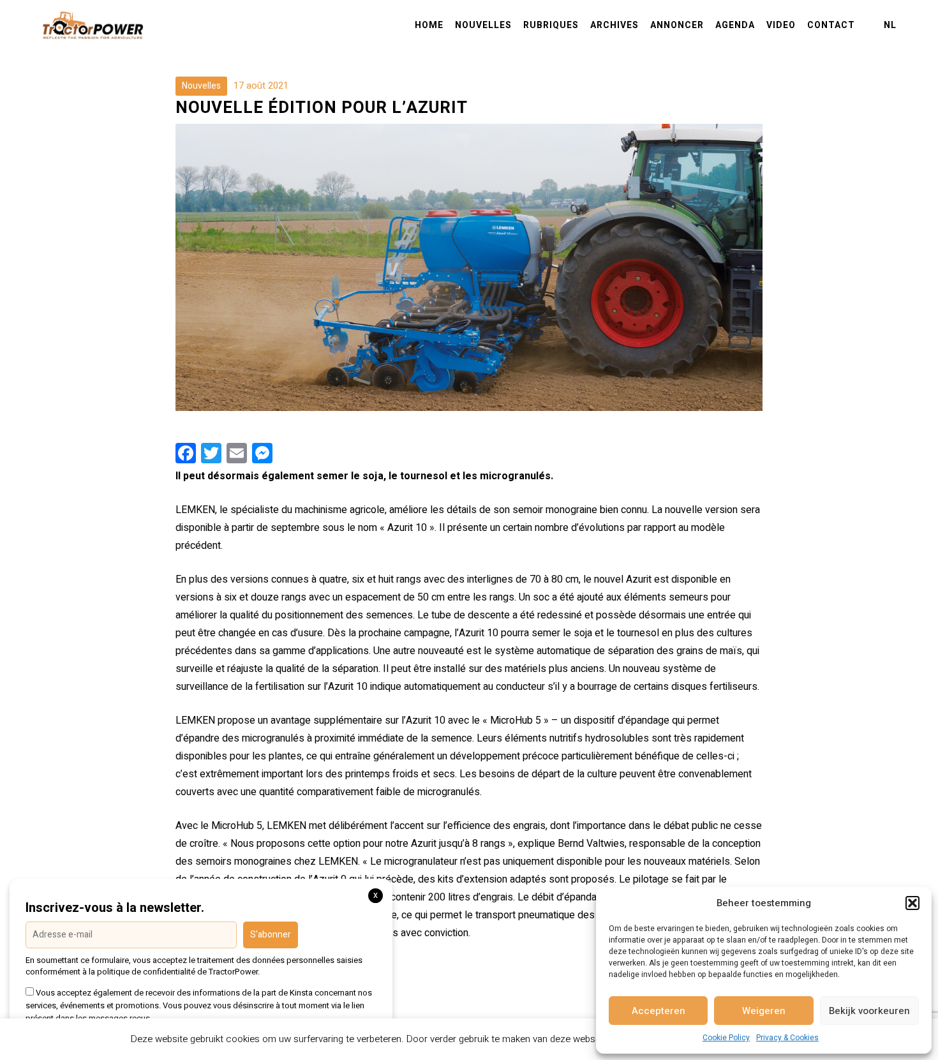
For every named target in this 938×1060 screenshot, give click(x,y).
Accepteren (658, 1011)
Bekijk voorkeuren (869, 1011)
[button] (912, 903)
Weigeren (763, 1011)
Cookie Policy (726, 1037)
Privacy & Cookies (787, 1037)
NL (890, 25)
